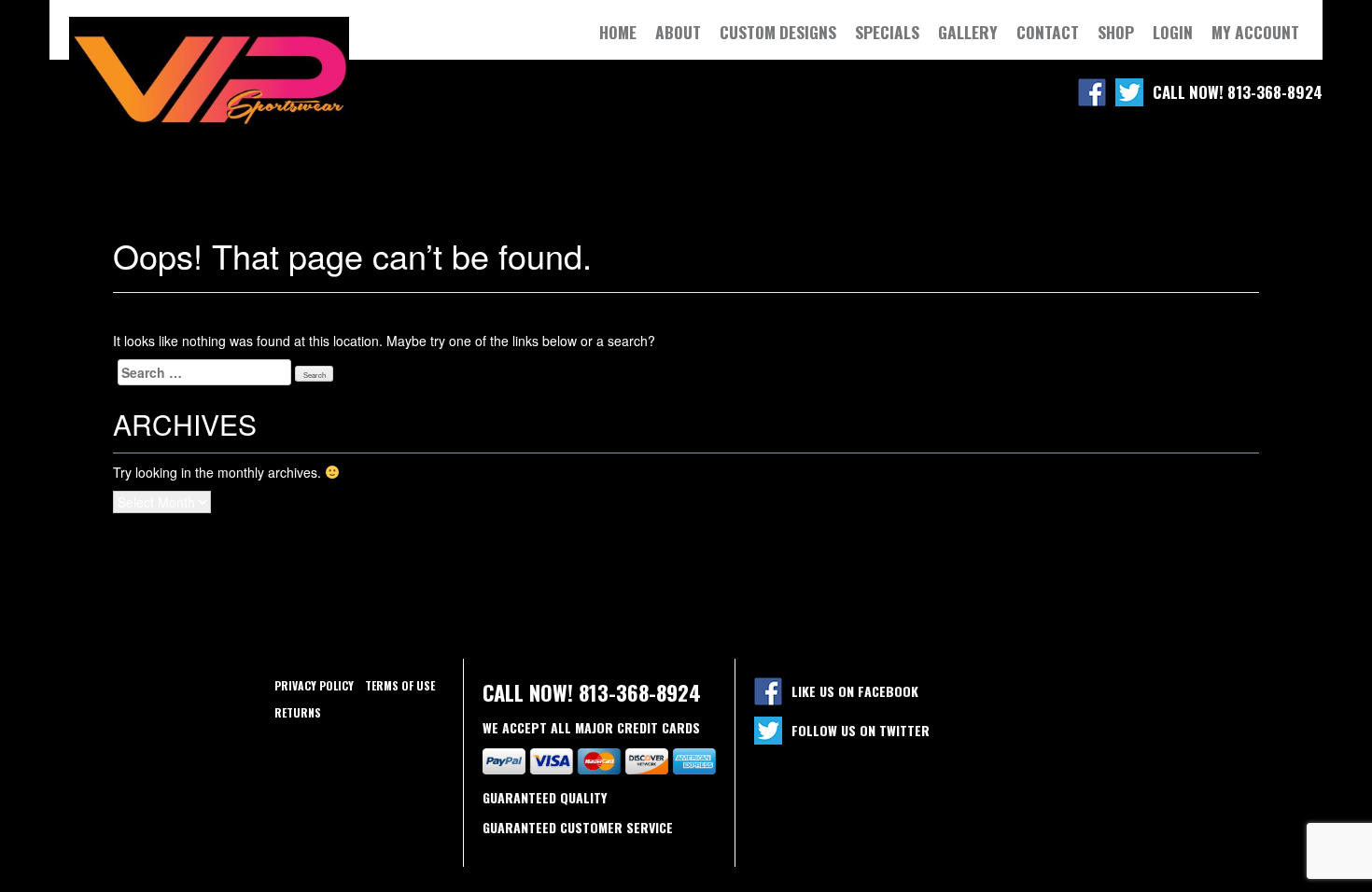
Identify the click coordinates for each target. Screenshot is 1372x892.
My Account (1255, 32)
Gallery (968, 32)
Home (618, 32)
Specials (887, 32)
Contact (1047, 32)
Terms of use (400, 685)
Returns (297, 712)
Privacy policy (314, 685)
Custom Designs (778, 32)
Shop (1116, 32)
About (678, 32)
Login (1173, 32)
